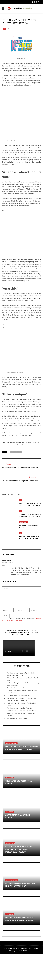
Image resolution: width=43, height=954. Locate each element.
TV (4, 29)
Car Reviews (9, 811)
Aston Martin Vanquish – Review (17, 688)
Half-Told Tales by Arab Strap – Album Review (21, 711)
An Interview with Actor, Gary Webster (19, 708)
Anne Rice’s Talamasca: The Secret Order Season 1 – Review (29, 538)
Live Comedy (9, 914)
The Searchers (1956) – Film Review (18, 695)
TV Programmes (16, 452)
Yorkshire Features (11, 880)
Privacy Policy (33, 948)
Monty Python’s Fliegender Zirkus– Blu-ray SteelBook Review (30, 505)
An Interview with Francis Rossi (17, 718)
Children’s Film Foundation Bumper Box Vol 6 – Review (30, 515)
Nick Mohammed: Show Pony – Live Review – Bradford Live (20, 919)
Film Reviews (23, 522)
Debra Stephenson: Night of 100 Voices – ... (22, 480)
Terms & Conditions (20, 948)
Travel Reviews (10, 843)
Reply (3, 565)
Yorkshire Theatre (11, 743)
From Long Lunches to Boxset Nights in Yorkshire (20, 884)
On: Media (19, 951)
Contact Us (8, 948)
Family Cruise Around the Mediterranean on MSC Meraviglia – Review (18, 849)
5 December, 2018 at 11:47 (7, 562)
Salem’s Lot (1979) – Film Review (28, 526)
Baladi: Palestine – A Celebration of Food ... (21, 467)
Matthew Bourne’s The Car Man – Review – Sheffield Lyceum (21, 748)
